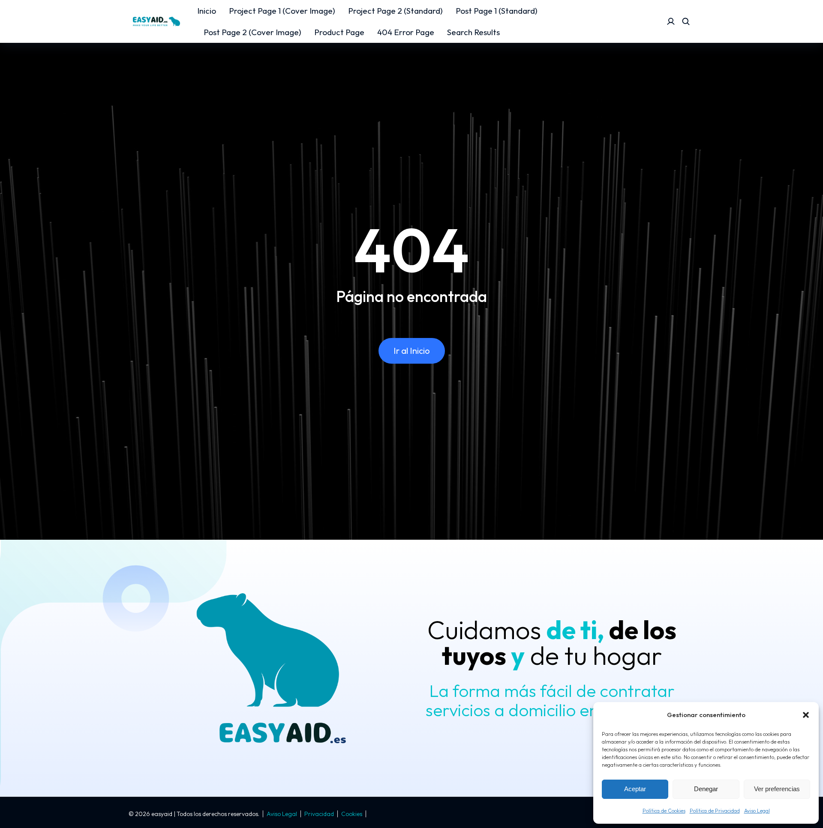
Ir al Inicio (411, 350)
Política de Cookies (664, 810)
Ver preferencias (777, 788)
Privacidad (319, 814)
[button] (806, 715)
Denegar (706, 788)
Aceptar (635, 788)
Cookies (351, 814)
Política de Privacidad (715, 810)
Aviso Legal (757, 810)
